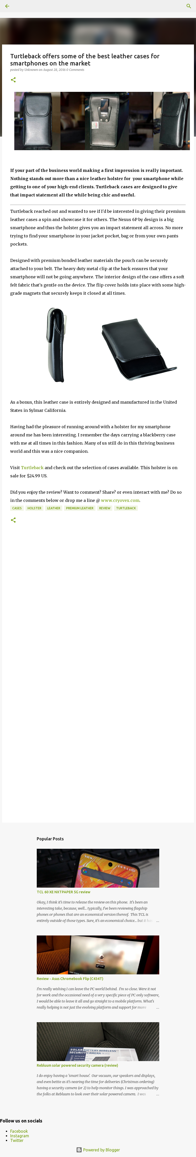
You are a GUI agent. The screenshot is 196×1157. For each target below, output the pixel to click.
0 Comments (75, 70)
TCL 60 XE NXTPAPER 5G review (63, 892)
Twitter (16, 1140)
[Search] (189, 6)
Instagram (19, 1135)
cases (17, 508)
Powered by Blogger (101, 1150)
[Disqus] (98, 609)
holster (34, 508)
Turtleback (32, 467)
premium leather (79, 508)
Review (104, 508)
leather (53, 508)
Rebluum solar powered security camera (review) (77, 1065)
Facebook (19, 1131)
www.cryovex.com (120, 500)
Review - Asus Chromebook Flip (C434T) (70, 979)
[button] (13, 80)
